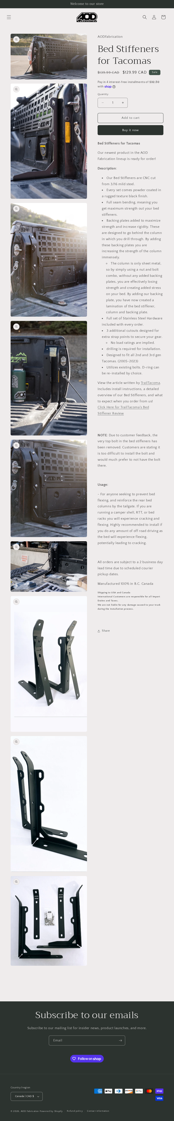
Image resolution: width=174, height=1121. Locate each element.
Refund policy (75, 1111)
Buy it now (130, 130)
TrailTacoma (150, 383)
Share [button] (106, 631)
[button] (9, 17)
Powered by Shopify (51, 1111)
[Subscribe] (120, 1040)
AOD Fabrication (30, 1111)
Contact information (98, 1111)
